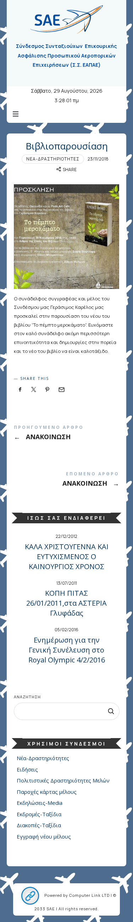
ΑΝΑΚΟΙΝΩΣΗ (67, 434)
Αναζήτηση (27, 696)
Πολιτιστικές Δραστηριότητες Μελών (63, 780)
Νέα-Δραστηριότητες (52, 159)
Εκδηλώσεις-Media (39, 802)
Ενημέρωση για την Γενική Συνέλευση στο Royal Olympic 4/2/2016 (66, 650)
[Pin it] (47, 389)
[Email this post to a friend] (61, 389)
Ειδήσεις (27, 769)
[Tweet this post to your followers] (33, 389)
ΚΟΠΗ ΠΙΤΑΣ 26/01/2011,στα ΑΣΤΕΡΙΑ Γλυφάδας (66, 603)
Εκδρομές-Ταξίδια (39, 814)
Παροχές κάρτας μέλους (47, 791)
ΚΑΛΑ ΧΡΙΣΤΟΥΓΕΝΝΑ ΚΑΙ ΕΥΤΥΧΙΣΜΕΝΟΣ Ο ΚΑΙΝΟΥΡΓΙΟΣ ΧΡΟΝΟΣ (67, 556)
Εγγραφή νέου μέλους (44, 836)
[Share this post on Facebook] (20, 389)
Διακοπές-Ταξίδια (39, 825)
